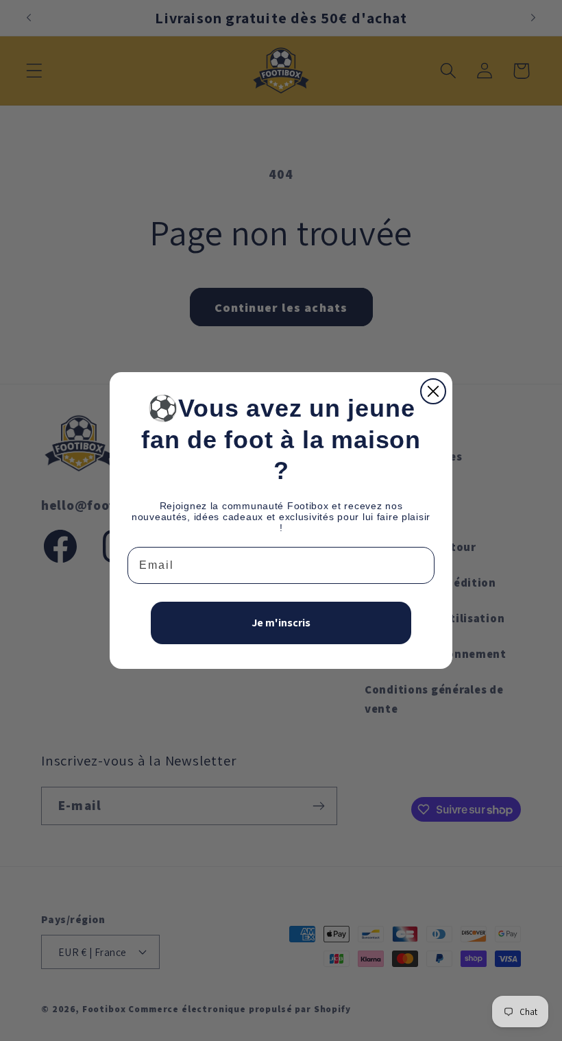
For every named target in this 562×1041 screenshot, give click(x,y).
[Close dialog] (433, 391)
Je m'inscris (281, 622)
